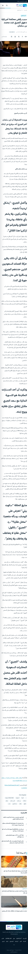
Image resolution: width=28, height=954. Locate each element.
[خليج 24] (21, 5)
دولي (14, 938)
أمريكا (23, 798)
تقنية (7, 941)
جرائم (7, 800)
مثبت (9, 803)
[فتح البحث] (6, 5)
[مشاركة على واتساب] (15, 36)
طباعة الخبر (4, 37)
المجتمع (11, 941)
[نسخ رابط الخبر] (11, 36)
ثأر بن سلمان (12, 800)
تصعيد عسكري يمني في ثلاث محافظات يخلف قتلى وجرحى (14, 911)
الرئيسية (25, 10)
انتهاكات (24, 800)
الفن (21, 941)
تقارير (3, 938)
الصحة (24, 941)
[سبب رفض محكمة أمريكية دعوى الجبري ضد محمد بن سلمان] (26, 798)
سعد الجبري (15, 803)
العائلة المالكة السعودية (9, 798)
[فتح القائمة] (2, 5)
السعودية (17, 798)
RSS (14, 945)
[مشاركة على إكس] (18, 36)
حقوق (25, 803)
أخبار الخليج (19, 10)
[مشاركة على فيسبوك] (22, 36)
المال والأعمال (8, 938)
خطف (20, 803)
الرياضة (16, 941)
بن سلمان (19, 800)
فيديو (3, 941)
